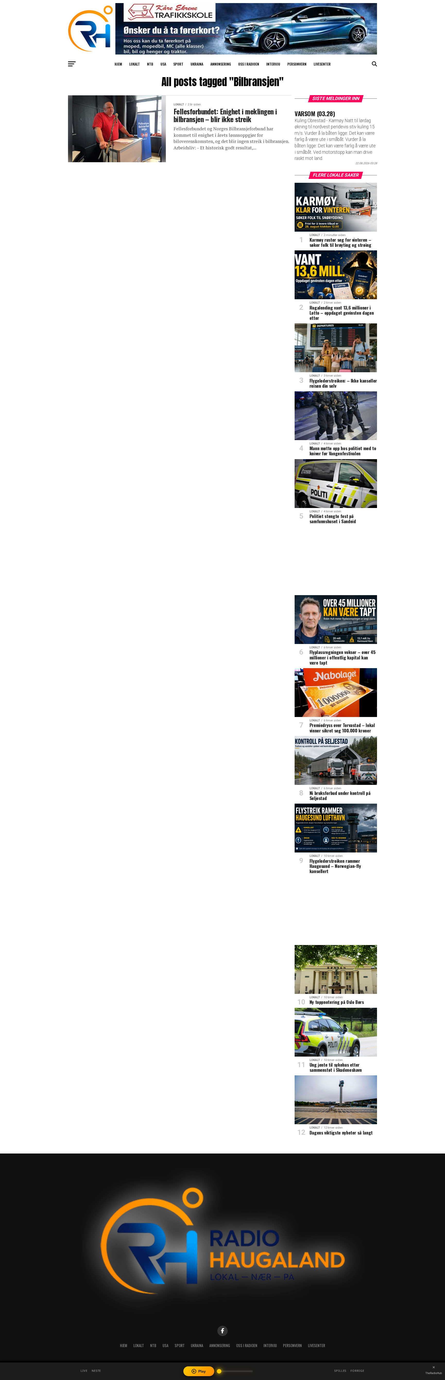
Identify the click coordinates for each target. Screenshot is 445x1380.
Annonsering (220, 64)
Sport (178, 64)
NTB (150, 64)
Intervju (273, 64)
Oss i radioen (248, 64)
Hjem (118, 64)
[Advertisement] (336, 561)
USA (163, 64)
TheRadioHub (433, 1373)
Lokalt (134, 64)
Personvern (296, 64)
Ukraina (197, 64)
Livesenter (322, 64)
